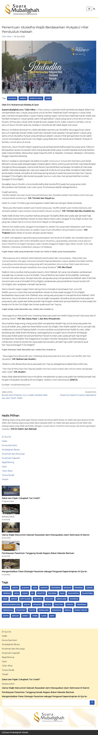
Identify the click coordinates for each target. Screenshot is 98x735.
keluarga (38, 599)
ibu (32, 593)
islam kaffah (73, 593)
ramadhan (56, 610)
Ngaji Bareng (8, 462)
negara (48, 604)
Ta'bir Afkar (7, 37)
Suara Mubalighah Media (16, 732)
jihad (5, 599)
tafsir (34, 616)
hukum (25, 593)
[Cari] (92, 702)
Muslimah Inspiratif (11, 458)
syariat (25, 616)
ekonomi (67, 588)
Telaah (5, 479)
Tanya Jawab (8, 475)
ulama (43, 616)
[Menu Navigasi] (89, 9)
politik (32, 610)
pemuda (70, 604)
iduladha (12, 98)
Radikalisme (44, 610)
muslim (27, 604)
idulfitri (41, 593)
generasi (7, 593)
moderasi (74, 599)
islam (62, 593)
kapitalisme (25, 599)
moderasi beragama (11, 604)
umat (52, 616)
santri (5, 616)
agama (6, 588)
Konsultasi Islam (9, 445)
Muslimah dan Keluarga (13, 454)
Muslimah (37, 604)
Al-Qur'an (6, 437)
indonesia (52, 593)
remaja (68, 610)
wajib (48, 98)
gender (89, 588)
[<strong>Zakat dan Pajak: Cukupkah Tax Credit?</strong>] (11, 491)
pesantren (20, 610)
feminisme (79, 588)
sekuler (15, 616)
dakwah (44, 588)
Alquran (25, 588)
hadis (16, 593)
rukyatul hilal (36, 98)
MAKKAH (23, 98)
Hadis (4, 441)
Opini (4, 466)
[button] (94, 9)
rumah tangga (81, 610)
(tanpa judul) (8, 516)
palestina (59, 604)
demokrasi (55, 588)
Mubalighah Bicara (11, 450)
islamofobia (87, 593)
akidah (15, 588)
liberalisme (61, 599)
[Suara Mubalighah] (21, 9)
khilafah (49, 599)
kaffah (14, 599)
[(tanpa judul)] (11, 509)
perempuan (8, 610)
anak (35, 588)
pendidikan (81, 604)
